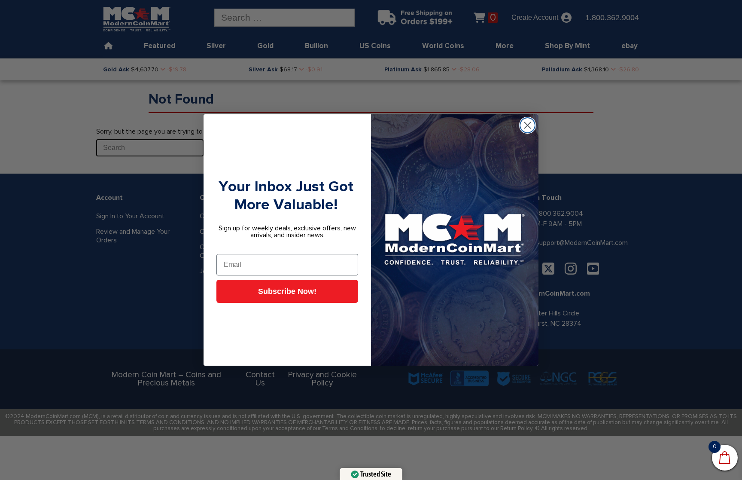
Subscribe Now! (287, 291)
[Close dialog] (527, 125)
